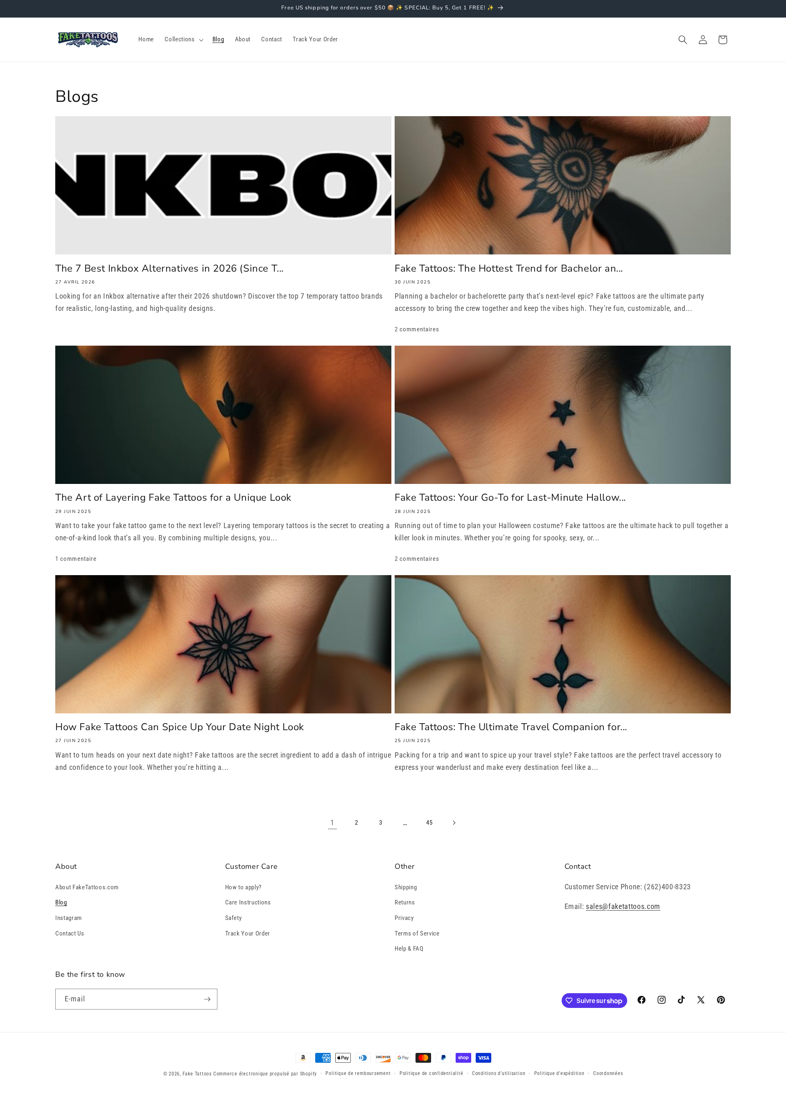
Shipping (406, 887)
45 (429, 822)
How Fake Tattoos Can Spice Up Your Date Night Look (179, 727)
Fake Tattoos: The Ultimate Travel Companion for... (511, 727)
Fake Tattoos (197, 1074)
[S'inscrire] (207, 999)
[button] (183, 39)
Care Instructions (248, 902)
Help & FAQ (409, 948)
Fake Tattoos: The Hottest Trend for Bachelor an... (509, 268)
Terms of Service (417, 933)
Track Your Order (248, 933)
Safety (233, 918)
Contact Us (69, 933)
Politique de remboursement (358, 1073)
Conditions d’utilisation (498, 1073)
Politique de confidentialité (431, 1073)
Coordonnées (608, 1073)
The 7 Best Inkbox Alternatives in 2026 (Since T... (169, 268)
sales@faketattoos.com (623, 906)
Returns (405, 902)
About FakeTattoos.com (87, 887)
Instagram (68, 918)
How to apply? (243, 887)
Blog (61, 902)
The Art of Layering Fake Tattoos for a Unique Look (173, 497)
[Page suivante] (453, 822)
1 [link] (332, 823)
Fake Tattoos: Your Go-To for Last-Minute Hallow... (510, 497)
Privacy (404, 918)
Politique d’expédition (559, 1073)
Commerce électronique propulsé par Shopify (265, 1074)
